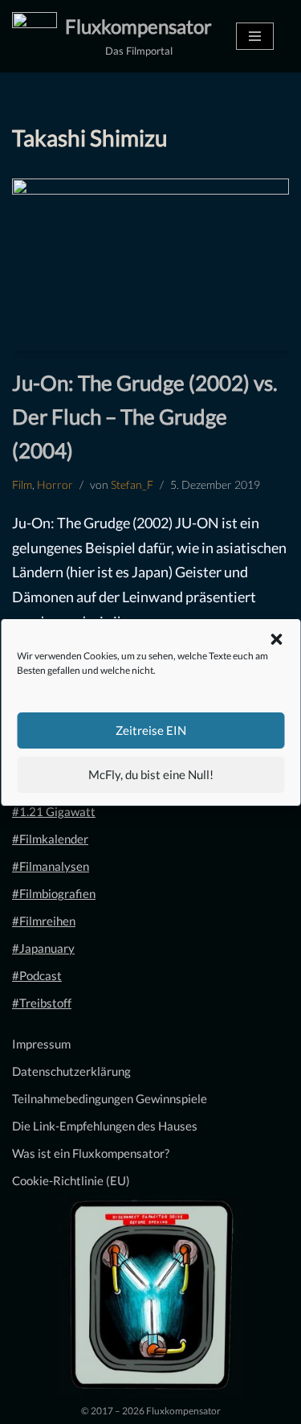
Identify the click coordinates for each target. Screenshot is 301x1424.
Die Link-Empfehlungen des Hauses (104, 1125)
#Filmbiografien (54, 893)
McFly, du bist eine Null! (151, 774)
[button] (276, 639)
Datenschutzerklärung (71, 1071)
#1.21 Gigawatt (54, 811)
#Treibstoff (41, 1002)
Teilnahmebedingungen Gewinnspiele (109, 1098)
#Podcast (37, 975)
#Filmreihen (43, 920)
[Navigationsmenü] (255, 36)
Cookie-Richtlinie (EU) (71, 1180)
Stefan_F (132, 484)
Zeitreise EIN (151, 730)
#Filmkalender (50, 838)
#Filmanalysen (50, 866)
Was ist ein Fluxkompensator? (90, 1153)
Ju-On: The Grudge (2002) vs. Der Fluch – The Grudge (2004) (145, 416)
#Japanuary (43, 948)
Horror (55, 484)
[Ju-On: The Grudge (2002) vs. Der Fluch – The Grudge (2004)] (150, 265)
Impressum (41, 1043)
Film (22, 484)
